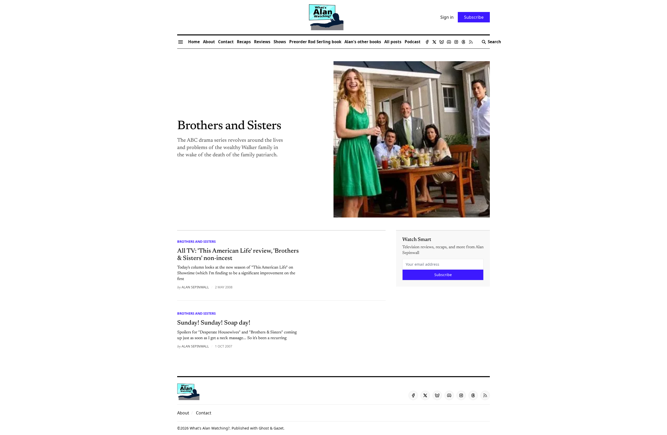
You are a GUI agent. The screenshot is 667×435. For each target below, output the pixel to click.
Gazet (278, 428)
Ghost (264, 428)
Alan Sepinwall (195, 287)
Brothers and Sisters (196, 241)
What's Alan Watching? (210, 428)
